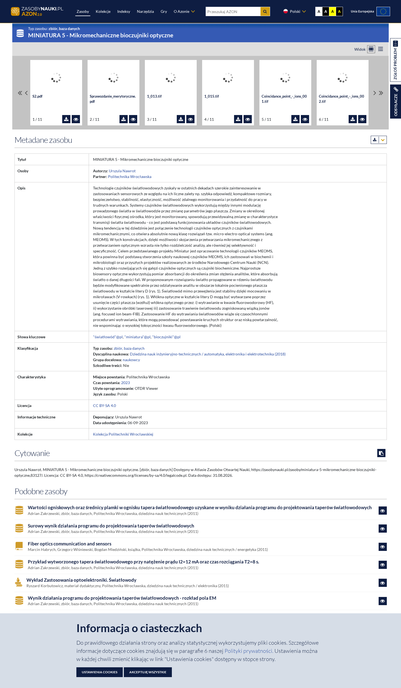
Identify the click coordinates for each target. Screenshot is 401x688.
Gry (164, 11)
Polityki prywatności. (249, 650)
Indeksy (123, 11)
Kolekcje (103, 11)
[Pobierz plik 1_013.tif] (181, 119)
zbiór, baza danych (129, 348)
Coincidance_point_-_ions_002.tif (341, 99)
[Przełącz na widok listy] (381, 49)
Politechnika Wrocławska (129, 176)
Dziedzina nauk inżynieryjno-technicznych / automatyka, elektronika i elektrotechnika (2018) (208, 354)
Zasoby (83, 11)
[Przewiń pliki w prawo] (374, 93)
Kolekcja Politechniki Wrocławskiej (123, 434)
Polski (295, 11)
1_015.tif (211, 96)
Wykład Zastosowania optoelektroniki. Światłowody (81, 580)
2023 (125, 382)
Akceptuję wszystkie (147, 672)
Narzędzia (145, 11)
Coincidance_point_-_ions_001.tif (284, 99)
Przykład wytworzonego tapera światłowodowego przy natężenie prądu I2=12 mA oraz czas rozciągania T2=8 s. (143, 562)
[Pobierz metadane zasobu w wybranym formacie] (379, 140)
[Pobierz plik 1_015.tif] (238, 119)
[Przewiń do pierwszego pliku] (20, 93)
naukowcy (131, 359)
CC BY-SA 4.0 (104, 405)
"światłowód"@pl (108, 336)
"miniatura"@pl (137, 336)
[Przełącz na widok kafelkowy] (371, 49)
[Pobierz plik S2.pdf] (66, 119)
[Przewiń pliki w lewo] (26, 93)
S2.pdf (37, 96)
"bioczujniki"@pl (166, 336)
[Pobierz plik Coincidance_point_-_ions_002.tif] (353, 119)
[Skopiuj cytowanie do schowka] (381, 453)
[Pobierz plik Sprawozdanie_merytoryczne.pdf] (123, 119)
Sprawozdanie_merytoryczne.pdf (113, 99)
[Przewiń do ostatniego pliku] (381, 93)
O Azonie (181, 11)
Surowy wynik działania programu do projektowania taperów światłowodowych (111, 526)
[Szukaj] (265, 11)
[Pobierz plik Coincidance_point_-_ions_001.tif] (295, 119)
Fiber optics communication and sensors (69, 544)
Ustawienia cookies (99, 672)
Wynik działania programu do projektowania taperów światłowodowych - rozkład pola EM (122, 598)
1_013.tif (154, 96)
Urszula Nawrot (122, 170)
